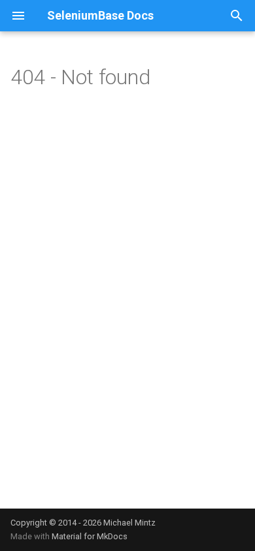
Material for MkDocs (90, 536)
